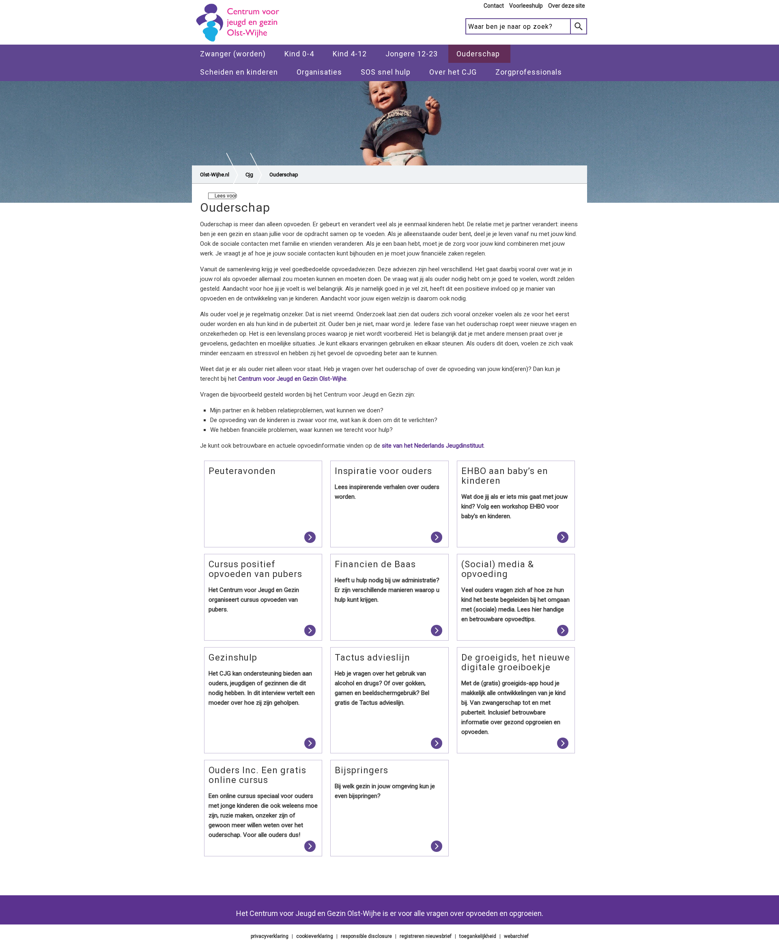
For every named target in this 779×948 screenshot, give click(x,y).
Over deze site (566, 5)
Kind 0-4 (299, 53)
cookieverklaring (314, 936)
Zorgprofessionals (528, 72)
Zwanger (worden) (233, 53)
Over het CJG (453, 72)
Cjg (249, 175)
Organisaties (319, 72)
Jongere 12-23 (411, 53)
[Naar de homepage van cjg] (240, 41)
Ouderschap (478, 53)
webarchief (516, 936)
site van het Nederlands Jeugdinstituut (433, 445)
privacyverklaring (269, 936)
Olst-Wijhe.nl (214, 175)
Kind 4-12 (350, 53)
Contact (494, 5)
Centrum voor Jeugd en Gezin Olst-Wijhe (292, 378)
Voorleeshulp (526, 5)
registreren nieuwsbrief (426, 936)
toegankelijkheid (477, 936)
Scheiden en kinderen (239, 72)
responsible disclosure (366, 936)
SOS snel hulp (386, 72)
